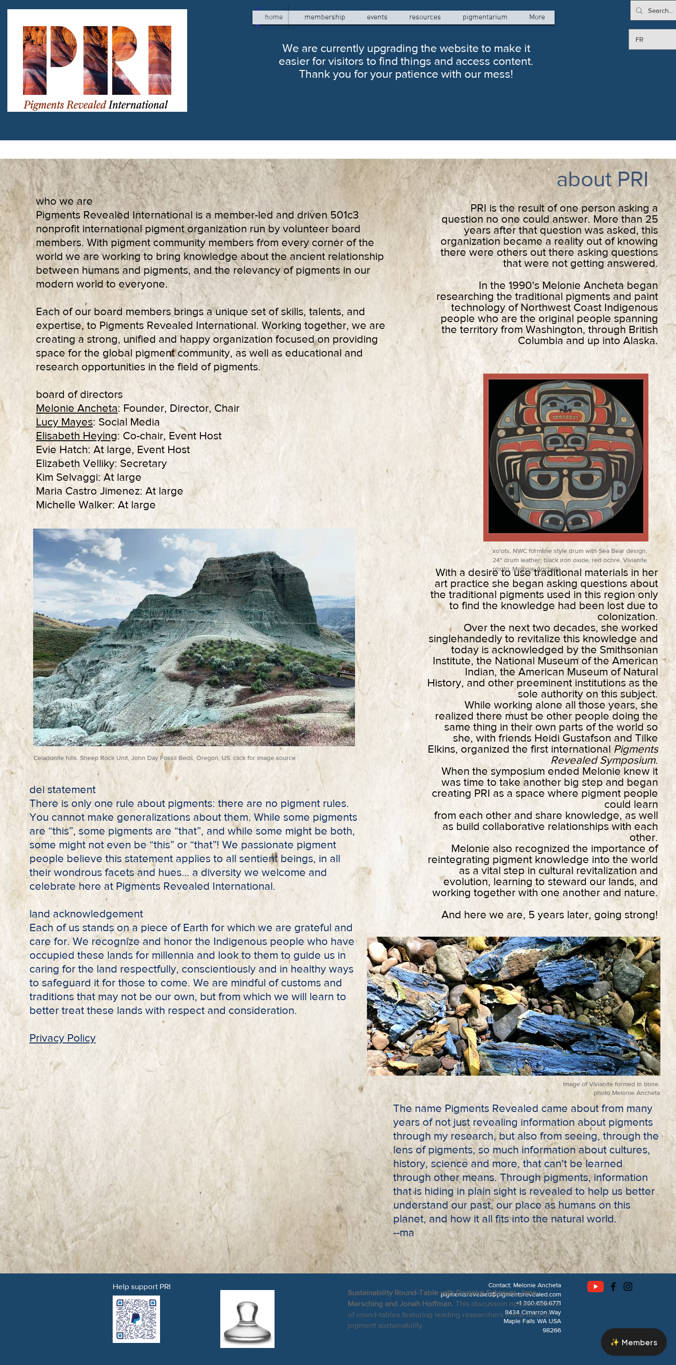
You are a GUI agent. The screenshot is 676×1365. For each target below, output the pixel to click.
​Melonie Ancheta (77, 408)
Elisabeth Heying (76, 435)
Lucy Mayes (64, 421)
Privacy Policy (62, 1037)
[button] (634, 1342)
